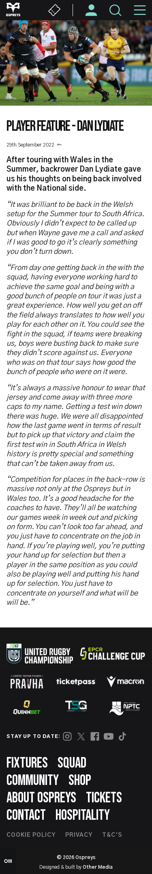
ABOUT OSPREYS (41, 798)
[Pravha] (26, 682)
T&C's (112, 835)
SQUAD (72, 763)
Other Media (98, 867)
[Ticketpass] (76, 682)
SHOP (80, 780)
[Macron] (125, 681)
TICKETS (104, 798)
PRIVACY (78, 835)
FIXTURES (27, 763)
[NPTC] (125, 707)
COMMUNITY (32, 780)
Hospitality (83, 815)
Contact (26, 815)
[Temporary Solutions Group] (76, 707)
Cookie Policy (31, 835)
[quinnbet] (26, 707)
